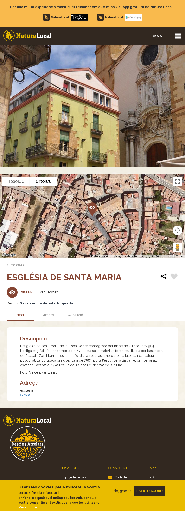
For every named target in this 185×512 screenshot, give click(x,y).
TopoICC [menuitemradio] (16, 181)
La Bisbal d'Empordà (55, 303)
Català (156, 36)
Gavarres (28, 303)
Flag (174, 277)
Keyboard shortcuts (102, 256)
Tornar (18, 265)
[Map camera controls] (177, 230)
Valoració (75, 315)
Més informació (29, 507)
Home (27, 35)
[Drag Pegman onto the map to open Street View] (177, 247)
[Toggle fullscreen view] (177, 181)
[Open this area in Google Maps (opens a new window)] (9, 255)
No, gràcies (122, 491)
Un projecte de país (73, 477)
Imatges (48, 315)
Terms (179, 256)
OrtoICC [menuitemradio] (44, 181)
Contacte (121, 477)
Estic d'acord (149, 491)
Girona (25, 395)
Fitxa (20, 315)
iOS (152, 477)
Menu (177, 35)
